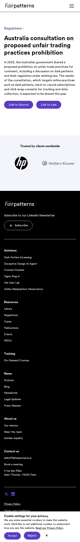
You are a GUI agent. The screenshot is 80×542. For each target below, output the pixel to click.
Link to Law (49, 104)
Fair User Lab (12, 283)
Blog (6, 386)
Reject (32, 535)
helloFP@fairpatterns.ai (17, 458)
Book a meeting (13, 464)
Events (8, 334)
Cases (8, 321)
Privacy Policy (12, 504)
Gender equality (13, 438)
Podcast (9, 380)
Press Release (12, 405)
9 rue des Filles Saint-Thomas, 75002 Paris (20, 473)
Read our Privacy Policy (49, 528)
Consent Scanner (14, 270)
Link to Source (18, 104)
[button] (71, 6)
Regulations (11, 315)
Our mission (11, 425)
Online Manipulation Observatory (23, 289)
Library (8, 309)
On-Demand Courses (16, 360)
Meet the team (13, 432)
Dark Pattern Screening (18, 257)
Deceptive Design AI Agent (20, 264)
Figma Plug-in (12, 276)
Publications (11, 328)
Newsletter (11, 393)
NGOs (8, 340)
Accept (12, 535)
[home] (20, 6)
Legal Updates (12, 399)
